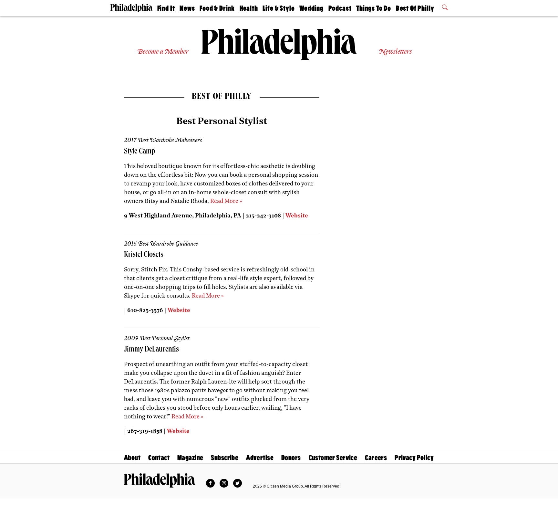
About (132, 458)
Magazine (190, 458)
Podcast (340, 8)
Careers (376, 458)
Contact (159, 458)
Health (249, 8)
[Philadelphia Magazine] (159, 480)
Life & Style (278, 8)
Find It (166, 8)
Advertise (260, 458)
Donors (291, 458)
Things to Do (373, 8)
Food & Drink (217, 8)
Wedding (311, 8)
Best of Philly (415, 8)
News (187, 8)
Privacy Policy (414, 458)
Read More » (226, 202)
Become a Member (163, 52)
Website (296, 216)
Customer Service (333, 458)
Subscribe (224, 458)
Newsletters (395, 52)
